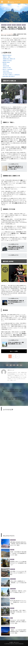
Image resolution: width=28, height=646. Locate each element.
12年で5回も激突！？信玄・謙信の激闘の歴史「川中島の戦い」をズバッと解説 (18, 612)
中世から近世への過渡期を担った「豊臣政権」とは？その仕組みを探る (18, 582)
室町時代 (12, 559)
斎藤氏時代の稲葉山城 (7, 55)
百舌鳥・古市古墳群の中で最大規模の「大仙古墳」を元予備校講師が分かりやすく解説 (18, 553)
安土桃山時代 (13, 539)
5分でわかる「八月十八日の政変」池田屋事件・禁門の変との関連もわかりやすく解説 (18, 621)
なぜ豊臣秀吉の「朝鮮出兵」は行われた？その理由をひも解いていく (18, 591)
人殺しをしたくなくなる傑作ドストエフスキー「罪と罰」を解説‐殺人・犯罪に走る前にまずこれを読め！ (14, 399)
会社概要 (11, 642)
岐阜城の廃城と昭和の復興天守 (9, 76)
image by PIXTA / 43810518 (22, 104)
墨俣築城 (4, 64)
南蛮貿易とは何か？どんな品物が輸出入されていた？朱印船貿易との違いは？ (18, 563)
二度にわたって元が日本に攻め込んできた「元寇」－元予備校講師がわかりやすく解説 (13, 390)
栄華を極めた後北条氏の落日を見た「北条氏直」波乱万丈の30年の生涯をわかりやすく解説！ (18, 543)
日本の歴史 (12, 569)
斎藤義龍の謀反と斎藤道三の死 (9, 58)
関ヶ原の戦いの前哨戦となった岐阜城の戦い (11, 74)
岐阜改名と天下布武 (7, 67)
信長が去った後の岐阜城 (7, 69)
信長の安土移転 (6, 71)
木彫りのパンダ (11, 370)
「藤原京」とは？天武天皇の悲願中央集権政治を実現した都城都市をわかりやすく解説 (18, 631)
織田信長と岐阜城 (6, 62)
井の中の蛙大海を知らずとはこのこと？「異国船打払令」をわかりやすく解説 (18, 602)
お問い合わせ (16, 642)
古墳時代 (12, 549)
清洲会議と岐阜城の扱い (7, 72)
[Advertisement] (14, 473)
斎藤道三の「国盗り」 (7, 57)
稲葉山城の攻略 (6, 65)
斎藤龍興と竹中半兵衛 (7, 60)
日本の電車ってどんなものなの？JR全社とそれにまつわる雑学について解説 (18, 573)
